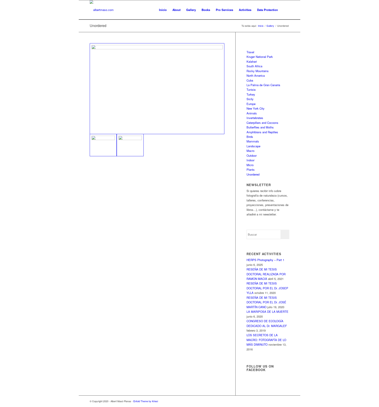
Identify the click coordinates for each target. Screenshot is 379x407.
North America (256, 75)
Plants (251, 169)
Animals (252, 113)
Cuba (250, 80)
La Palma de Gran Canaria (263, 85)
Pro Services (224, 10)
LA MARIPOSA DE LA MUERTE (267, 311)
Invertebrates (255, 118)
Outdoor (252, 155)
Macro (250, 151)
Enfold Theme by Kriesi (145, 401)
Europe (251, 104)
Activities (245, 10)
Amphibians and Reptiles (262, 132)
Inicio (163, 10)
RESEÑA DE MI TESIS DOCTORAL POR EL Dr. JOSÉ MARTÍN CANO (266, 302)
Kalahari (252, 61)
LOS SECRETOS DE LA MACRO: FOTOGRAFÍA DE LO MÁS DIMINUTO (266, 340)
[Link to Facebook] (286, 401)
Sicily (250, 99)
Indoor (250, 160)
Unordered (98, 25)
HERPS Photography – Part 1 (265, 260)
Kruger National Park (260, 57)
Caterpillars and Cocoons (262, 123)
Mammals (253, 141)
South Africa (254, 66)
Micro (250, 165)
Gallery (191, 10)
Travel (250, 52)
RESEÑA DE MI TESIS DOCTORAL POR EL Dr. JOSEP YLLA (267, 288)
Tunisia (251, 89)
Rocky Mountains (258, 71)
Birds (250, 137)
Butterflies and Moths (260, 127)
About (176, 10)
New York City (256, 108)
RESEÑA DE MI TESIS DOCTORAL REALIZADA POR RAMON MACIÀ (266, 274)
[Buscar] (285, 10)
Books (206, 10)
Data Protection (267, 10)
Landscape (253, 146)
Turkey (251, 94)
